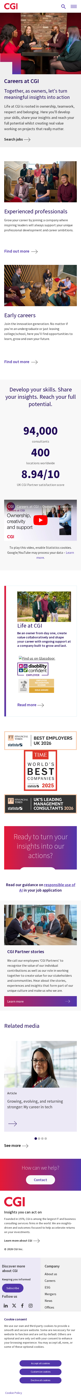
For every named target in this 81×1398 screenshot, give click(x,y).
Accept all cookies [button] (40, 1363)
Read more (26, 704)
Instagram (30, 1305)
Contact (40, 1179)
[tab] (35, 1139)
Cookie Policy (13, 1393)
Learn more (29, 1001)
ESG (47, 1287)
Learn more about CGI (18, 1240)
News (48, 1301)
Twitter (14, 1305)
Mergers (50, 1294)
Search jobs (13, 139)
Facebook (22, 1305)
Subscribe (12, 1288)
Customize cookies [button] (40, 1371)
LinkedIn (5, 1305)
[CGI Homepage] (10, 6)
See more (12, 1145)
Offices (49, 1307)
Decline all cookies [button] (40, 1380)
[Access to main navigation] (73, 6)
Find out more (17, 251)
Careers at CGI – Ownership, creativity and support (47, 506)
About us (51, 1274)
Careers (50, 1280)
